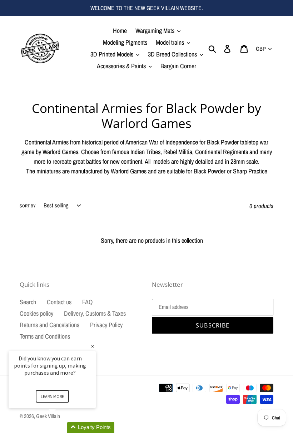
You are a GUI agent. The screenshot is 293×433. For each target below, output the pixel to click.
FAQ (87, 301)
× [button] (92, 346)
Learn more (52, 396)
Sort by (28, 206)
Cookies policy (36, 313)
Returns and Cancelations (49, 324)
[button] (60, 427)
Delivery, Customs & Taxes (95, 313)
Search (28, 301)
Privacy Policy (106, 324)
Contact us (59, 301)
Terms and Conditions (45, 336)
